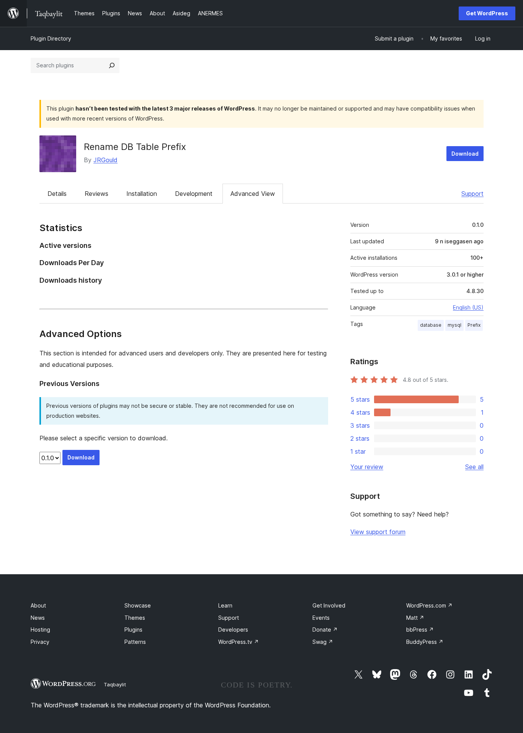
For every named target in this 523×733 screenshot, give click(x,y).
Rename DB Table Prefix (135, 146)
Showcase (137, 605)
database (430, 325)
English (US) (468, 307)
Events (321, 617)
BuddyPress (424, 642)
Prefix (474, 325)
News (38, 617)
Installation (141, 193)
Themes (134, 617)
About (38, 605)
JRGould (105, 160)
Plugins (133, 629)
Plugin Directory (51, 38)
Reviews (96, 193)
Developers (233, 629)
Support (472, 193)
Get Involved (328, 605)
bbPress (420, 629)
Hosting (40, 629)
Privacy (40, 642)
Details (57, 193)
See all (474, 467)
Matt (415, 617)
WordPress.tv (238, 642)
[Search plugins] (111, 65)
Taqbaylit (115, 684)
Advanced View (252, 193)
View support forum (377, 532)
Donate (325, 629)
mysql (454, 325)
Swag (322, 642)
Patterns (135, 642)
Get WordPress (487, 13)
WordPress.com (429, 605)
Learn (225, 605)
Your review (366, 467)
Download (465, 153)
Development (193, 193)
